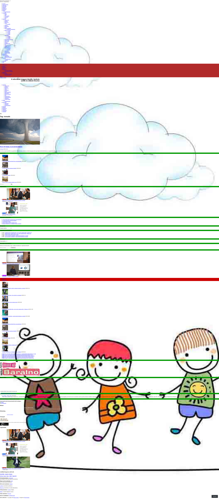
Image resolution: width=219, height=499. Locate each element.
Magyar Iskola (16, 486)
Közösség (4, 9)
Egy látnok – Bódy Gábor (7, 385)
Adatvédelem (4, 67)
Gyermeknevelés (8, 59)
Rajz (5, 44)
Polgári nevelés (7, 43)
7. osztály (8, 33)
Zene (3, 62)
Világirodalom (7, 51)
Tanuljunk (4, 19)
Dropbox (10, 463)
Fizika (6, 23)
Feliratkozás (13, 247)
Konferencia (4, 8)
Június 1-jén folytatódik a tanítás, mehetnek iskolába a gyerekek (13, 200)
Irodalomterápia (7, 11)
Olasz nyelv (7, 41)
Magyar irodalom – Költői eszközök (8, 214)
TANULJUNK (4, 73)
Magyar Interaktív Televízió (9, 382)
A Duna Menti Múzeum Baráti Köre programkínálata (11, 161)
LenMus (1, 475)
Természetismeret (8, 47)
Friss (3, 279)
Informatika (7, 26)
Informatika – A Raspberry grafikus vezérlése (10, 276)
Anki (12, 470)
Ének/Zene (6, 22)
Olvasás (6, 42)
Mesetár (3, 68)
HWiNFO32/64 (12, 484)
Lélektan (6, 60)
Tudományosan (5, 55)
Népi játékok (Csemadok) (9, 71)
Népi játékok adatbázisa (8, 70)
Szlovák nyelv (7, 46)
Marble (1, 481)
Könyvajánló (7, 15)
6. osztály (8, 32)
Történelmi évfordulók (8, 74)
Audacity (6, 463)
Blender (11, 473)
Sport (6, 18)
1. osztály (8, 31)
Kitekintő (4, 7)
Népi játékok (4, 69)
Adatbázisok (7, 56)
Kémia (6, 27)
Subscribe (214, 496)
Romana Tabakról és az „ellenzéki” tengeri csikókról (11, 223)
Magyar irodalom (8, 28)
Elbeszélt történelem (8, 57)
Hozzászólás (4, 280)
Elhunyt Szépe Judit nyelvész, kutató (11, 234)
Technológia (4, 110)
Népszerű (4, 278)
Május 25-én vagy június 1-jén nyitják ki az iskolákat (11, 295)
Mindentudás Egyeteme (9, 39)
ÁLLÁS (3, 3)
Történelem (7, 50)
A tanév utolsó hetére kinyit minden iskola (9, 302)
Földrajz (6, 25)
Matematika (7, 35)
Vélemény (4, 58)
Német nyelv (7, 40)
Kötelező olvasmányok (11, 29)
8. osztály (8, 24)
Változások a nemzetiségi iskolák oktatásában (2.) (11, 263)
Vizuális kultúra (7, 52)
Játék (5, 14)
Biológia (6, 21)
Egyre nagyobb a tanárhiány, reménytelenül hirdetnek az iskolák (16, 235)
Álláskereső (4, 72)
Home (3, 64)
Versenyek (4, 61)
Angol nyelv (7, 20)
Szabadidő (4, 12)
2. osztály (8, 36)
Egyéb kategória (5, 4)
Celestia (9, 479)
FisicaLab (9, 483)
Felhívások (4, 5)
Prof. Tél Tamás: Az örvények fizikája (11, 146)
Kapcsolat (3, 66)
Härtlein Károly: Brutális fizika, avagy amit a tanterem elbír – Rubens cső (18, 232)
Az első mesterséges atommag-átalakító (9, 168)
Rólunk (3, 65)
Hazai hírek (4, 6)
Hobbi (6, 13)
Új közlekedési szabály (6, 175)
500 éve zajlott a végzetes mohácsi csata (9, 182)
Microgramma (26, 486)
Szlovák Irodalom (8, 45)
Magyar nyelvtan (8, 30)
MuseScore (2, 477)
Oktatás (3, 10)
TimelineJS (11, 467)
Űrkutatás (8, 49)
